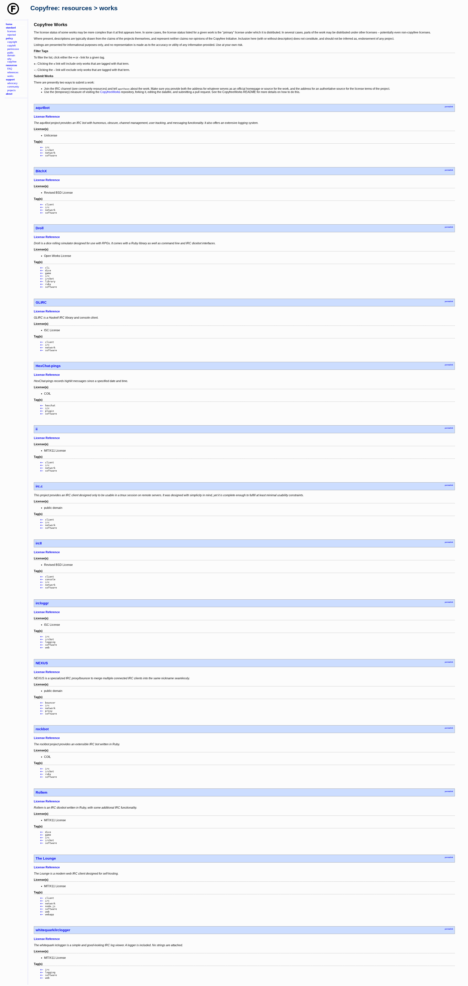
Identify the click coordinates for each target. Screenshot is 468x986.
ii (36, 429)
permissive (13, 49)
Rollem (41, 792)
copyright (12, 42)
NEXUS (42, 663)
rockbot (42, 729)
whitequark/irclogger (53, 930)
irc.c (39, 486)
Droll (40, 228)
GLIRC (41, 302)
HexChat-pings (48, 366)
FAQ (9, 68)
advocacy (12, 83)
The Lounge (46, 858)
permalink (449, 107)
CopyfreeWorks (110, 92)
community (13, 86)
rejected (11, 34)
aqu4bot (43, 108)
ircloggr (42, 603)
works (10, 76)
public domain (11, 54)
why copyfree (11, 60)
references (12, 72)
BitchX (41, 171)
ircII (39, 543)
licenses (11, 31)
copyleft (11, 45)
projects (11, 90)
